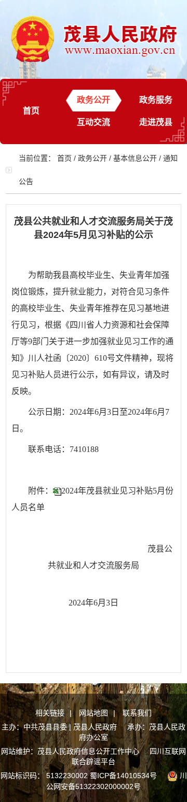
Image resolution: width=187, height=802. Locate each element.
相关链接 (49, 713)
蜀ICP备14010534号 (123, 775)
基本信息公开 (135, 158)
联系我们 (137, 713)
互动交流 (93, 122)
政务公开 (93, 99)
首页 (31, 110)
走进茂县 (155, 122)
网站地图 (93, 713)
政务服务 (155, 99)
